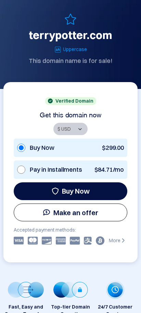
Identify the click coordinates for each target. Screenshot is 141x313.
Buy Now (76, 191)
